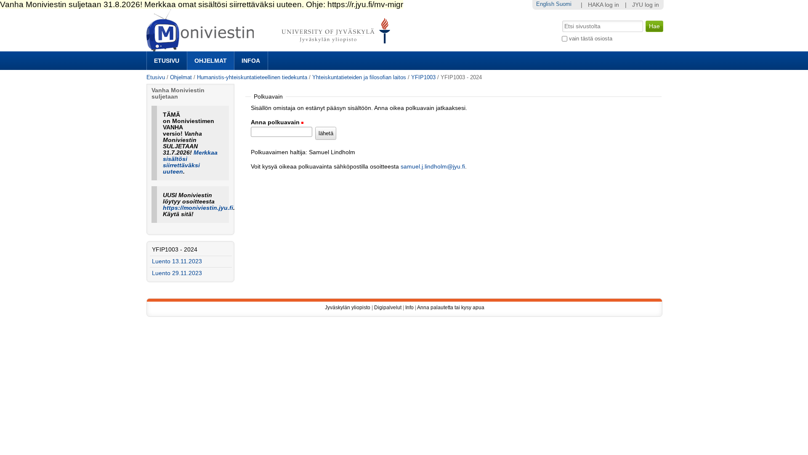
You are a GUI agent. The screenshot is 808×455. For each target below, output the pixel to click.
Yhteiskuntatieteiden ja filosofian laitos (359, 77)
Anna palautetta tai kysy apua (450, 307)
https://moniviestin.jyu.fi (198, 208)
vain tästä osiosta (590, 38)
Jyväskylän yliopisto (347, 307)
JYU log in (645, 5)
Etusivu (166, 60)
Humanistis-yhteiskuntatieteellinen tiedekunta (252, 77)
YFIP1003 (424, 77)
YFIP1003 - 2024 (174, 249)
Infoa (251, 60)
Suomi (563, 4)
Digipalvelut (387, 307)
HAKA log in (603, 5)
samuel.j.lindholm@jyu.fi (433, 166)
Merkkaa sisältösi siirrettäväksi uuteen (190, 162)
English (545, 4)
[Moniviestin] (270, 47)
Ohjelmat (210, 60)
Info (409, 307)
